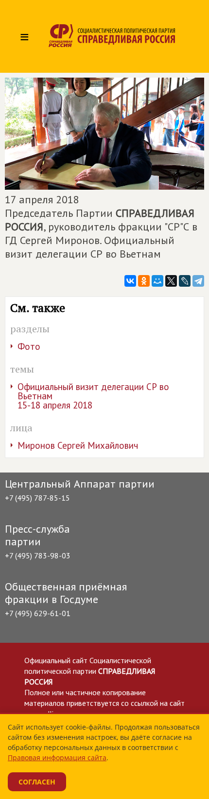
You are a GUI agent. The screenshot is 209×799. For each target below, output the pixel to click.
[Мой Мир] (157, 281)
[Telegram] (198, 281)
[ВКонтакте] (130, 281)
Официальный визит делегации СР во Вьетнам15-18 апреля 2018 (93, 396)
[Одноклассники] (144, 281)
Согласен (36, 781)
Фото (28, 346)
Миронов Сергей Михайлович (77, 445)
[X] (171, 281)
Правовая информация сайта (57, 757)
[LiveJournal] (185, 281)
